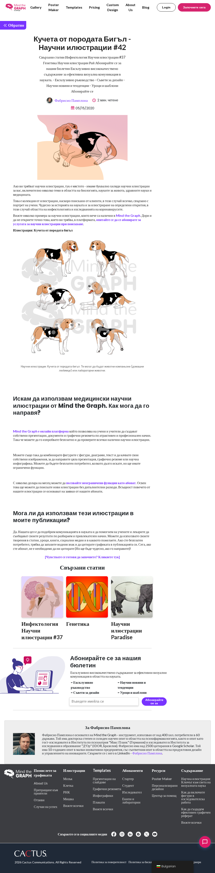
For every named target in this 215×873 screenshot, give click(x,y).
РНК (66, 792)
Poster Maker (53, 7)
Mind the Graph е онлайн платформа (41, 431)
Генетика (77, 623)
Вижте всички (73, 805)
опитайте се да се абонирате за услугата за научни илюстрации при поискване (77, 222)
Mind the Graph (128, 215)
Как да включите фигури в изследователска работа (193, 797)
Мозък (67, 778)
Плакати (99, 802)
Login (166, 7)
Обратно (15, 25)
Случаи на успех (45, 806)
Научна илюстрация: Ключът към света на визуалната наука (196, 782)
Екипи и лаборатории (131, 800)
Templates (74, 7)
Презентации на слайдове (104, 780)
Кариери (195, 862)
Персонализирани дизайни (165, 787)
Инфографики (103, 795)
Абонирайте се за (154, 701)
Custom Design (112, 7)
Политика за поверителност (109, 862)
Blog (145, 7)
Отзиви (39, 800)
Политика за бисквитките (144, 862)
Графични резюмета (107, 789)
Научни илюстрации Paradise (126, 630)
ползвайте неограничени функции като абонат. (101, 483)
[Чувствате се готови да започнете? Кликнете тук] (82, 557)
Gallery (36, 7)
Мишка (68, 799)
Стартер (128, 778)
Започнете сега (194, 7)
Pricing (94, 7)
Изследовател (132, 792)
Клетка (68, 785)
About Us (130, 7)
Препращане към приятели (46, 791)
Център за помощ (164, 795)
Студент (128, 785)
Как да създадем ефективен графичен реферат (196, 812)
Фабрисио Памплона (71, 100)
